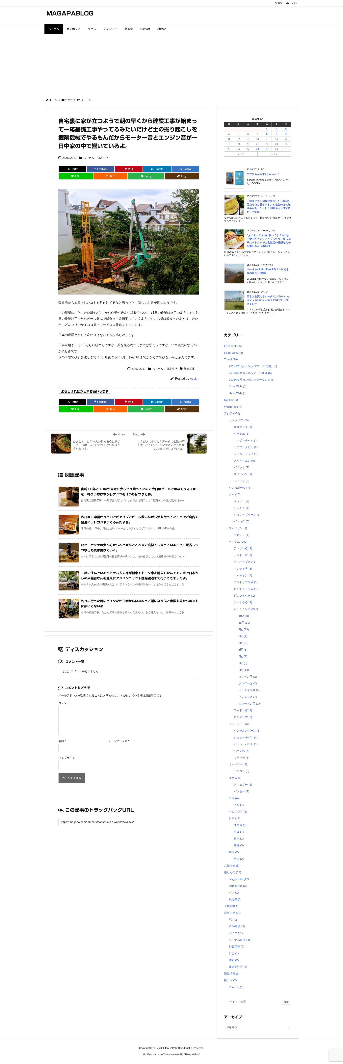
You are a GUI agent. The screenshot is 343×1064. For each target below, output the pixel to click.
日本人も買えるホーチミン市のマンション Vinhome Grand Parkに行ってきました (269, 300)
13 (248, 139)
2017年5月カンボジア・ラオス (250, 373)
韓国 (234, 852)
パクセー (241, 791)
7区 (243, 663)
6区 (243, 656)
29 (267, 149)
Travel (231, 359)
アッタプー (243, 784)
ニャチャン (243, 575)
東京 (239, 838)
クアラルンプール (247, 730)
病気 (234, 960)
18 (228, 144)
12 (238, 139)
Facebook (233, 346)
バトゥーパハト (246, 744)
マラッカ (241, 757)
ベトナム (86, 100)
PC (233, 919)
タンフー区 (248, 683)
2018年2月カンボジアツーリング (252, 379)
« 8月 (241, 154)
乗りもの (232, 872)
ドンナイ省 (243, 568)
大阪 (239, 831)
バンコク (241, 521)
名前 (62, 741)
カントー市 (243, 555)
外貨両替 (236, 946)
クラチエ (241, 433)
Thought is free (192, 1054)
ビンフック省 (244, 595)
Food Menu (233, 352)
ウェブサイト (66, 757)
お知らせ (232, 865)
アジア (69, 100)
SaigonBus (238, 885)
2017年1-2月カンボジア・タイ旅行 (253, 366)
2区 (243, 636)
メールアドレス (118, 741)
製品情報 (232, 973)
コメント (63, 703)
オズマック (243, 426)
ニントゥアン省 (246, 582)
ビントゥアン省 (246, 588)
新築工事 (189, 368)
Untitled (231, 400)
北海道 (240, 825)
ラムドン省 (243, 710)
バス (234, 892)
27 (248, 149)
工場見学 (232, 906)
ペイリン (241, 480)
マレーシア (239, 723)
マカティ (241, 534)
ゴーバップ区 (244, 561)
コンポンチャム (246, 440)
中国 (234, 798)
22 (267, 144)
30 (276, 149)
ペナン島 (241, 750)
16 (276, 139)
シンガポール (239, 487)
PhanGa (236, 987)
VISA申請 (237, 926)
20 (248, 144)
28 (257, 149)
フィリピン (238, 528)
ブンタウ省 (243, 602)
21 (257, 144)
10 (286, 134)
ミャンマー (238, 764)
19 (238, 144)
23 (276, 144)
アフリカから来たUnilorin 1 (263, 174)
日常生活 (102, 157)
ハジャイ (241, 507)
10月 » (274, 154)
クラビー (241, 501)
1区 (244, 629)
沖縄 (239, 845)
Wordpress (233, 406)
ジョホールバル (246, 737)
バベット (241, 467)
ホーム (53, 100)
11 (229, 139)
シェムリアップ (246, 453)
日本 (234, 818)
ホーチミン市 (246, 609)
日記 (234, 953)
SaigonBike (239, 879)
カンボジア (239, 420)
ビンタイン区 (249, 690)
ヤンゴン (241, 771)
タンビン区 (248, 676)
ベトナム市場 (239, 939)
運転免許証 (238, 966)
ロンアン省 (243, 717)
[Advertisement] (171, 64)
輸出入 (230, 980)
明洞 (239, 858)
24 (286, 144)
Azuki (193, 378)
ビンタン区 (248, 696)
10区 (244, 615)
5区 (243, 649)
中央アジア (238, 811)
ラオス (235, 777)
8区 (244, 669)
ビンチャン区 (250, 703)
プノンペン (243, 474)
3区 (243, 642)
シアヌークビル (246, 447)
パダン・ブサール (247, 514)
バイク (236, 933)
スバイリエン (244, 460)
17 (286, 139)
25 (228, 149)
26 (238, 149)
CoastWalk (238, 386)
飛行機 (235, 899)
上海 (239, 804)
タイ (234, 494)
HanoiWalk (238, 393)
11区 (244, 622)
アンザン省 (243, 548)
